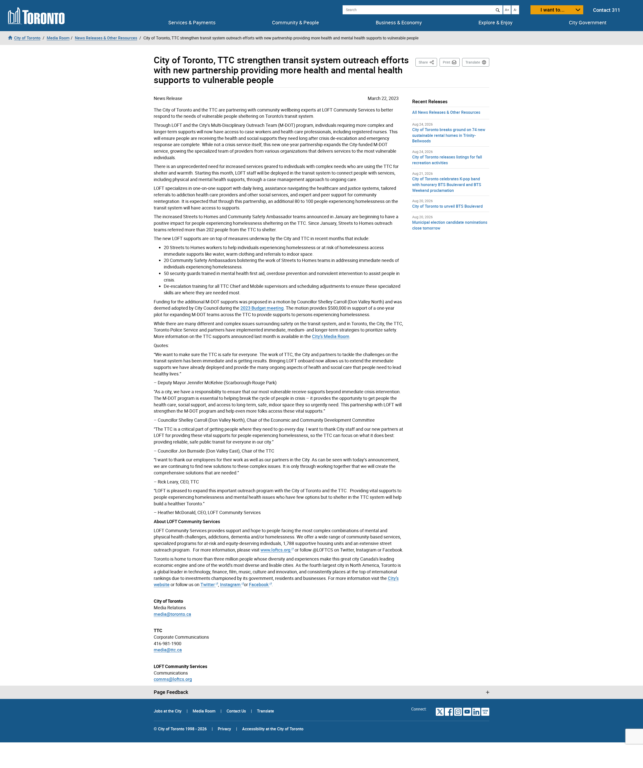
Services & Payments (192, 22)
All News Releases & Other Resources (446, 112)
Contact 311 (606, 10)
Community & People (295, 22)
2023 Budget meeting (262, 308)
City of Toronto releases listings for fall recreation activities (447, 160)
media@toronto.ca (172, 614)
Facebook (259, 584)
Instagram (231, 584)
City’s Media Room (330, 336)
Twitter (207, 584)
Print (446, 62)
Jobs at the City (168, 711)
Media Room (205, 711)
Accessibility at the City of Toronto (272, 729)
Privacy (224, 729)
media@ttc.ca (168, 650)
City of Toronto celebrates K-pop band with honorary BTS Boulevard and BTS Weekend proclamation (446, 184)
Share (428, 62)
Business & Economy (399, 22)
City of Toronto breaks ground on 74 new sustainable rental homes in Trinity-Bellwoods (448, 135)
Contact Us (237, 711)
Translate (472, 62)
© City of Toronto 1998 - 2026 (180, 729)
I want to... (553, 9)
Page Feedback (171, 692)
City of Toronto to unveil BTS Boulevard (447, 206)
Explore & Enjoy (495, 22)
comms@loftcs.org (173, 679)
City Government (588, 22)
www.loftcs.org (275, 550)
